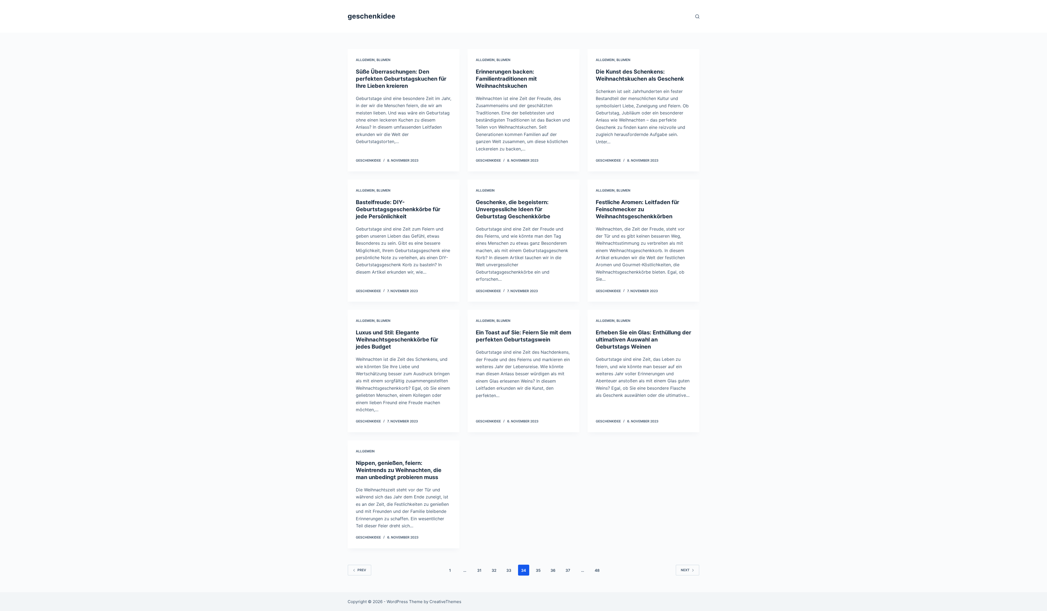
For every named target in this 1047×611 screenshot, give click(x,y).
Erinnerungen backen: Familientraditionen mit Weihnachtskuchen (506, 78)
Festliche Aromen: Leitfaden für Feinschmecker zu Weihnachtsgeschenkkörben (637, 209)
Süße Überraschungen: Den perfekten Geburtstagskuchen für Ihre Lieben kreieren (401, 78)
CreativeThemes (445, 601)
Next (685, 570)
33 (508, 570)
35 (538, 570)
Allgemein (365, 60)
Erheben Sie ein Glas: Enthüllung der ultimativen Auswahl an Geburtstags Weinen (643, 339)
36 (552, 570)
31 (479, 570)
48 (597, 570)
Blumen (383, 60)
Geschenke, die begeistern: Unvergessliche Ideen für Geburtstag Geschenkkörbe (513, 209)
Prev (361, 570)
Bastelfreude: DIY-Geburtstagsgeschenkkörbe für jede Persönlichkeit (398, 209)
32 (494, 570)
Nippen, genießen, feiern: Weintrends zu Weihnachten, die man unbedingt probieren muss (398, 470)
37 (567, 570)
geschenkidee (371, 16)
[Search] (697, 16)
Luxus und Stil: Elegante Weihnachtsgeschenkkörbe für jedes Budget (397, 339)
